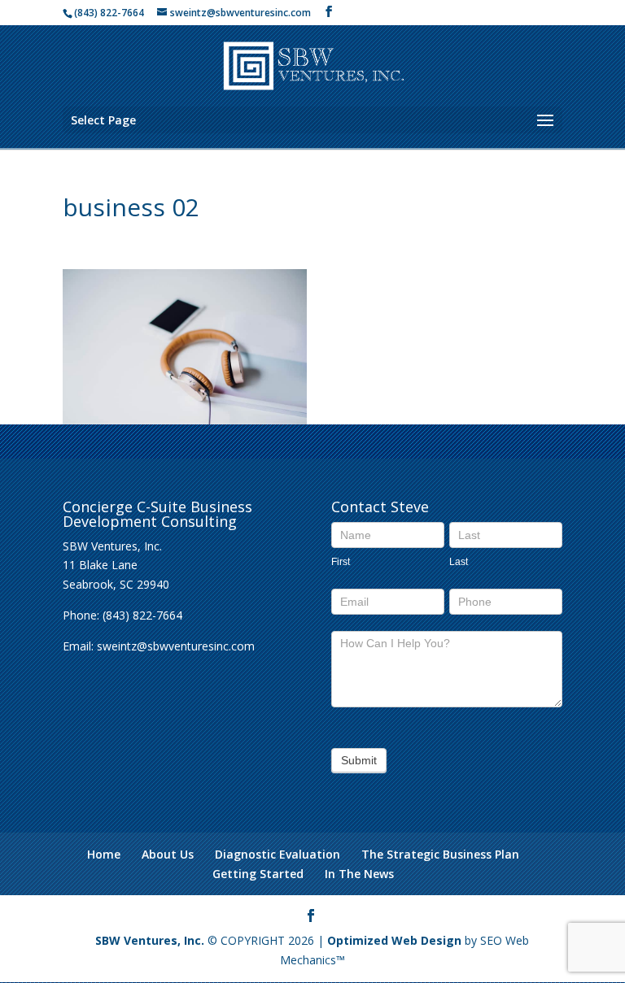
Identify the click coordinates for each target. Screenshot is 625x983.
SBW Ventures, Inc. (149, 940)
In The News (359, 873)
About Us (168, 854)
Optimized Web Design (394, 940)
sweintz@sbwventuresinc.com (176, 646)
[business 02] (185, 415)
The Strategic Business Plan (440, 854)
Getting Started (258, 873)
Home (103, 854)
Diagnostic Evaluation (277, 854)
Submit (359, 760)
